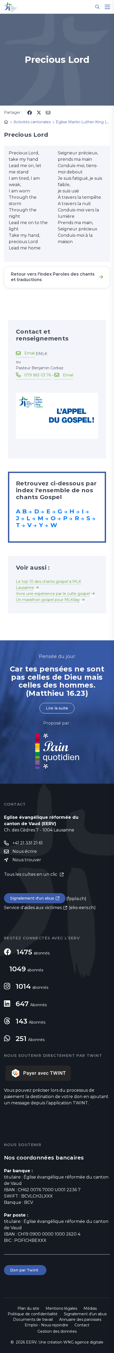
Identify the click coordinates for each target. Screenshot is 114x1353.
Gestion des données (57, 1331)
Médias (90, 1308)
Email (29, 353)
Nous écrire (24, 851)
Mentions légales (61, 1308)
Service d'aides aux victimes (33, 907)
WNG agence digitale (83, 1342)
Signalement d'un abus (32, 898)
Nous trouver (26, 859)
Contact (81, 1325)
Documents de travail (33, 1319)
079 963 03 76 (37, 375)
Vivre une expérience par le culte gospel (53, 593)
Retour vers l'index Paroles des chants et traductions (53, 277)
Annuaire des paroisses (80, 1319)
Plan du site (28, 1308)
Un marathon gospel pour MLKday (48, 599)
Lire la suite (57, 708)
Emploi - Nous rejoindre (46, 1325)
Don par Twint (25, 1270)
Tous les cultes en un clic (31, 874)
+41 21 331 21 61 (27, 842)
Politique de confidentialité (33, 1314)
